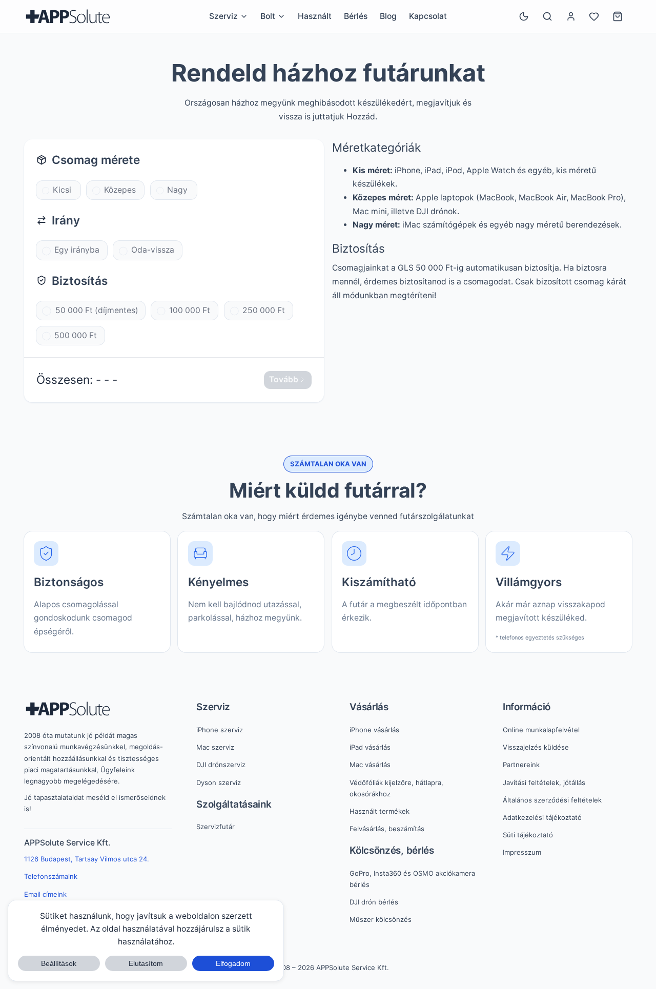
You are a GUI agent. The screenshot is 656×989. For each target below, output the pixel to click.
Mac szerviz (215, 747)
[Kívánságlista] (594, 16)
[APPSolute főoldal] (68, 16)
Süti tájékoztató (528, 835)
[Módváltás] (524, 16)
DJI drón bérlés (374, 902)
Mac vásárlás (370, 764)
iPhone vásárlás (374, 730)
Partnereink (521, 764)
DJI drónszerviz (220, 764)
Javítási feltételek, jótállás (544, 782)
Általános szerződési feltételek (552, 800)
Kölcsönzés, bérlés (392, 850)
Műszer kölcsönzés (381, 919)
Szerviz (213, 707)
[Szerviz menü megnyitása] (244, 16)
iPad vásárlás (370, 747)
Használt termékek (379, 811)
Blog (388, 16)
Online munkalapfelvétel (541, 730)
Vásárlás (369, 707)
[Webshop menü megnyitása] (281, 16)
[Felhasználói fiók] (571, 16)
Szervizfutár (215, 826)
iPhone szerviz (219, 730)
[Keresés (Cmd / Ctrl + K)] (547, 16)
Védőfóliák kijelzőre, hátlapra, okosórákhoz (396, 788)
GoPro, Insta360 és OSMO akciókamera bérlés (412, 879)
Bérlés (355, 16)
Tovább (283, 379)
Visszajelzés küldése (536, 747)
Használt (315, 16)
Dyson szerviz (218, 782)
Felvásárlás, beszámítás (387, 829)
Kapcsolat (428, 16)
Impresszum (522, 852)
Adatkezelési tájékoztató (542, 817)
